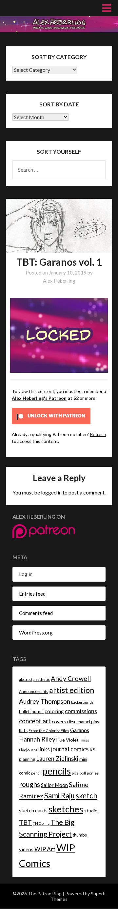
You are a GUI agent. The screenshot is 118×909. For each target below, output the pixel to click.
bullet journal (31, 711)
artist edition (71, 690)
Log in (25, 574)
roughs (29, 784)
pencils (56, 770)
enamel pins (87, 721)
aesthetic (41, 679)
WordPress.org (36, 632)
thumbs (80, 835)
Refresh (98, 434)
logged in (51, 492)
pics (75, 773)
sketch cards (33, 810)
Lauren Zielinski (57, 758)
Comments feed (36, 613)
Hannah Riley (37, 739)
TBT (25, 822)
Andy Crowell (71, 678)
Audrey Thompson (44, 701)
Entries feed (32, 594)
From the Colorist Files (49, 730)
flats (23, 730)
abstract (25, 679)
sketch (86, 795)
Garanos (79, 730)
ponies (93, 773)
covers (59, 721)
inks (45, 749)
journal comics (69, 749)
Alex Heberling (59, 281)
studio (91, 810)
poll (83, 773)
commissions (81, 711)
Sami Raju (59, 795)
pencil (36, 773)
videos (26, 849)
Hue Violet (67, 740)
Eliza (71, 721)
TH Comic (41, 823)
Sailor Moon (54, 785)
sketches (66, 809)
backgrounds (82, 702)
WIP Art (44, 849)
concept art (35, 721)
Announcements (33, 691)
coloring (54, 711)
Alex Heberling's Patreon (39, 398)
